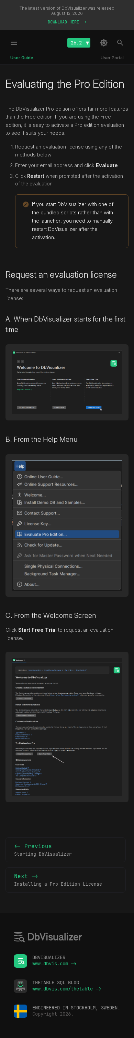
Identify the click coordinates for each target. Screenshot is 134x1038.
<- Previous (43, 850)
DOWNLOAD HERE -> (67, 22)
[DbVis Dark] (104, 43)
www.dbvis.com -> (54, 963)
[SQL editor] (48, 938)
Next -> (58, 880)
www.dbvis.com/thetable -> (66, 989)
